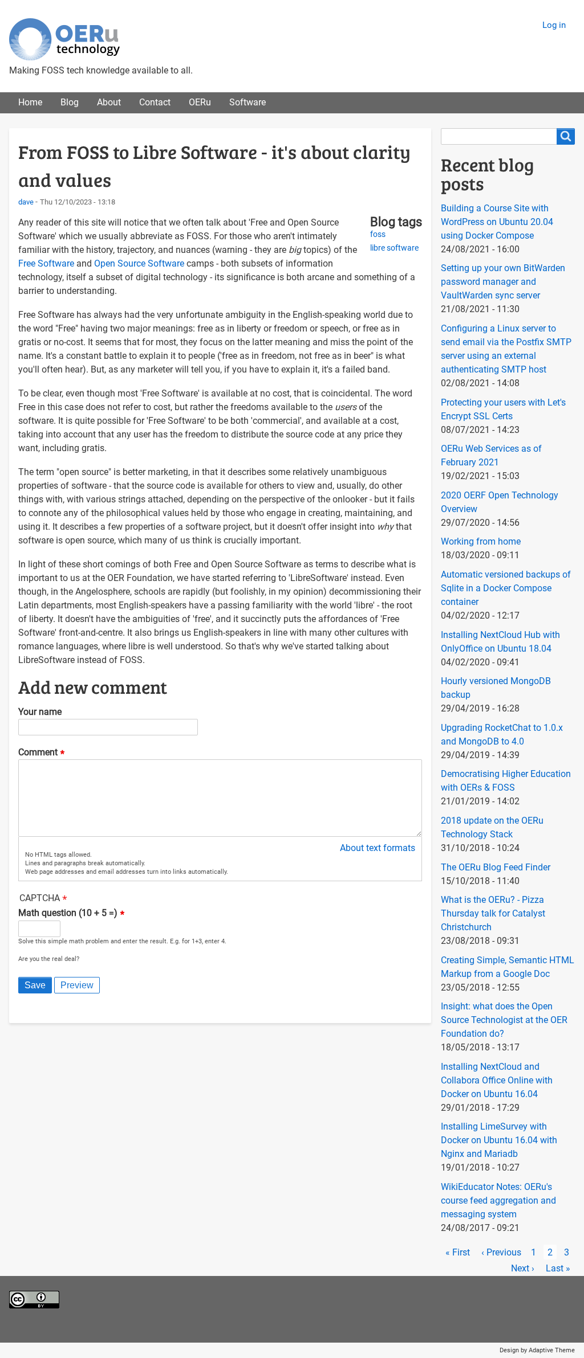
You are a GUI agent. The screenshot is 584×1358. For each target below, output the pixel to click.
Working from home (481, 541)
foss (378, 234)
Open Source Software (139, 263)
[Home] (64, 39)
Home (30, 102)
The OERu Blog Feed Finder (495, 867)
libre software (394, 248)
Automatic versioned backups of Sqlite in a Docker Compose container (506, 588)
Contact (155, 102)
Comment (38, 752)
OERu (200, 102)
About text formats (377, 847)
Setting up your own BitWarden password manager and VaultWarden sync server (503, 282)
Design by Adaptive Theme (537, 1350)
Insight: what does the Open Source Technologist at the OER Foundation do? (504, 1020)
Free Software (46, 263)
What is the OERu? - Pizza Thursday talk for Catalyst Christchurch (493, 913)
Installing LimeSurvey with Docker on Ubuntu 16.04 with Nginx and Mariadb (499, 1140)
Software (247, 102)
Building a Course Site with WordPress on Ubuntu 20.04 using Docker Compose (497, 222)
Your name (40, 711)
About (109, 102)
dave (26, 202)
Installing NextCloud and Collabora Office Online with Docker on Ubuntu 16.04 (497, 1080)
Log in (554, 25)
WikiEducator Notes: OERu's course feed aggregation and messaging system (498, 1200)
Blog (69, 102)
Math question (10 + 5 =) (67, 913)
